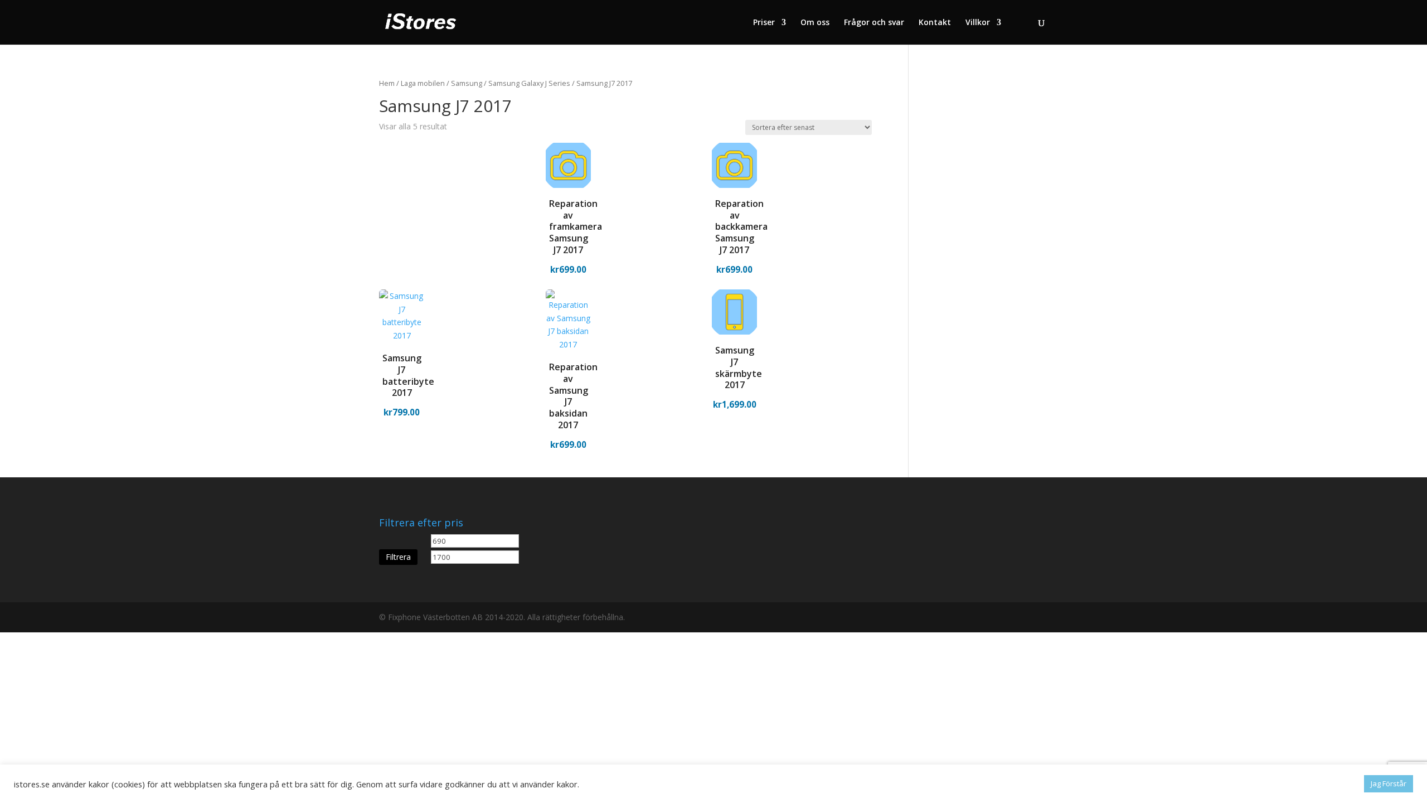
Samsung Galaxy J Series (529, 83)
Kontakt (935, 22)
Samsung (466, 83)
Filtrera (398, 557)
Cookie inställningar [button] (1320, 784)
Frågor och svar (874, 22)
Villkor (977, 22)
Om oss (814, 22)
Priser (764, 22)
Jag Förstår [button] (1388, 783)
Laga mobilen (423, 83)
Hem (387, 83)
